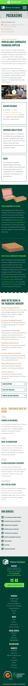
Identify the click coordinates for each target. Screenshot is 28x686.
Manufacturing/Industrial (14, 655)
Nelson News (14, 644)
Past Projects (14, 624)
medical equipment (8, 279)
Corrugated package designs (12, 517)
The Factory (14, 640)
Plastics (14, 662)
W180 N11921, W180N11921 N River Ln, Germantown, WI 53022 (14, 25)
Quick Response (7, 384)
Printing (6, 545)
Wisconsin (14, 633)
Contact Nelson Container (11, 396)
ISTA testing (7, 541)
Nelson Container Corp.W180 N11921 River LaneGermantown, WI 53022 (14, 570)
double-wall (4, 222)
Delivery (14, 611)
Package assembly (9, 549)
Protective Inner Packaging (14, 606)
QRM (14, 613)
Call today (15, 284)
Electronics (14, 653)
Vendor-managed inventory (12, 537)
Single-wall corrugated (11, 525)
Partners (14, 622)
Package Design (14, 598)
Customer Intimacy (14, 627)
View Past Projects (8, 390)
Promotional (14, 660)
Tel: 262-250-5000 (14, 573)
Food (14, 658)
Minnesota (14, 638)
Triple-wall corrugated (11, 533)
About (14, 617)
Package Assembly (14, 608)
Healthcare (14, 650)
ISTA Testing (14, 601)
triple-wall (12, 222)
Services (14, 596)
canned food (18, 281)
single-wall (20, 220)
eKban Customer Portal (14, 585)
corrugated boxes (20, 222)
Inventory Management (14, 603)
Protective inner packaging (12, 521)
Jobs (14, 619)
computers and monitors (7, 281)
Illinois (14, 635)
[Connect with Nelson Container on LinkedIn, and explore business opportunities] (12, 580)
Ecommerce (14, 667)
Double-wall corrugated (11, 529)
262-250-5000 (7, 29)
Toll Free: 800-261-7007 (7, 32)
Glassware (14, 665)
